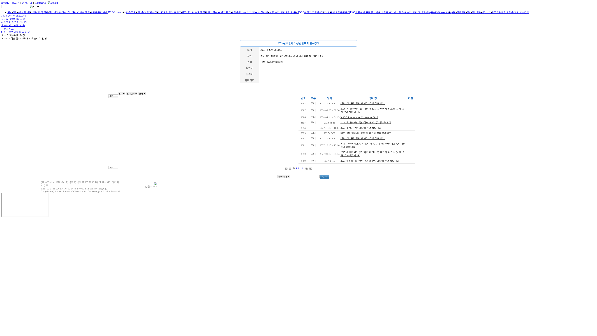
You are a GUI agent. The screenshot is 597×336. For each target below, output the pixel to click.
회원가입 (27, 2)
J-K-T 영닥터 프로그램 (171, 12)
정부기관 (489, 12)
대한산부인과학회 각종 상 (284, 12)
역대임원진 (26, 12)
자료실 (336, 12)
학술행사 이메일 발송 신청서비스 (252, 12)
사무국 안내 (132, 12)
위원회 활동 (361, 12)
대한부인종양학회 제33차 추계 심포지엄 (362, 103)
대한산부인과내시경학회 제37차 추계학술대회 (365, 133)
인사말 (11, 12)
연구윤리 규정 (100, 12)
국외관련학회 (501, 12)
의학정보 (386, 12)
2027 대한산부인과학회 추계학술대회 (361, 127)
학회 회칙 (87, 12)
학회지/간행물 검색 (314, 12)
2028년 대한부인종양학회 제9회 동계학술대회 (365, 122)
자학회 (455, 12)
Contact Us (40, 2)
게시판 (329, 12)
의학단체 (479, 12)
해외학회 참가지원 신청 (221, 12)
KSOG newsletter (117, 12)
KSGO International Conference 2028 (359, 117)
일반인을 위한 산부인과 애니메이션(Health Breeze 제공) (421, 12)
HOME (5, 2)
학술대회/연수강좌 (149, 12)
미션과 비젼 (57, 12)
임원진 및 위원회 (41, 12)
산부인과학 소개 (73, 12)
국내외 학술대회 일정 (196, 12)
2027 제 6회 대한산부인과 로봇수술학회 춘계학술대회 (370, 160)
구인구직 (345, 12)
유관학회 (464, 12)
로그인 (15, 2)
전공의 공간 (374, 12)
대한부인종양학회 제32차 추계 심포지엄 (362, 138)
